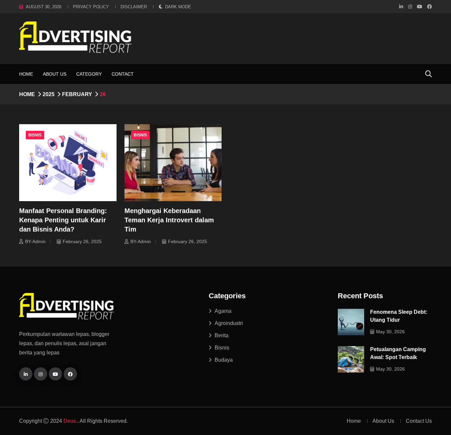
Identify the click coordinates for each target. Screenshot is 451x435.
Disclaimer (134, 6)
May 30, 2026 (390, 331)
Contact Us (419, 421)
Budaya (224, 360)
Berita (221, 335)
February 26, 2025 (82, 241)
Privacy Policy (91, 6)
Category (89, 74)
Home (26, 74)
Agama (223, 311)
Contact (123, 74)
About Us (54, 74)
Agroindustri (229, 323)
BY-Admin (35, 241)
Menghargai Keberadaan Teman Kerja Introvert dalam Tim (169, 220)
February (77, 94)
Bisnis (35, 135)
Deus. (70, 421)
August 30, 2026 (43, 6)
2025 (48, 94)
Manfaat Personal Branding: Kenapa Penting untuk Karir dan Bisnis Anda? (63, 220)
